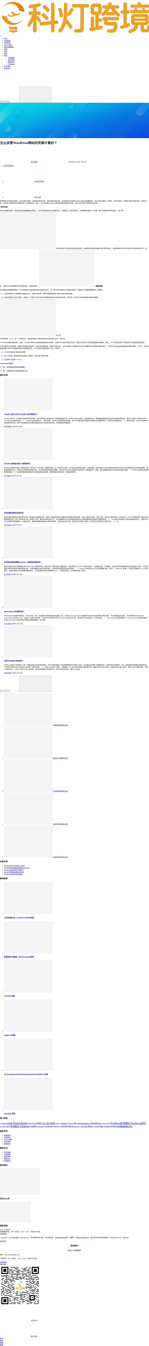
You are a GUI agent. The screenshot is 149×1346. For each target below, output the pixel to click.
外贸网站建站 (40, 1126)
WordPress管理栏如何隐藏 (13, 874)
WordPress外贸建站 (6, 363)
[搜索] (15, 86)
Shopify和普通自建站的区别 (14, 872)
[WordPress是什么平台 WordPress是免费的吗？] (28, 410)
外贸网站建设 (49, 1126)
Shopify (64, 1123)
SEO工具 (58, 1123)
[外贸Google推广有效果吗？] (28, 657)
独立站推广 (77, 1126)
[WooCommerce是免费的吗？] (28, 607)
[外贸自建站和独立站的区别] (28, 509)
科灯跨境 (15, 1237)
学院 (5, 55)
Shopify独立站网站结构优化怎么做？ (17, 868)
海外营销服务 (9, 47)
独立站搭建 (84, 1126)
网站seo (91, 1126)
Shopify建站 (8, 45)
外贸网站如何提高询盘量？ (16, 367)
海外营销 (64, 1126)
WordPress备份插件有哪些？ (14, 870)
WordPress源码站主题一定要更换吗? (17, 463)
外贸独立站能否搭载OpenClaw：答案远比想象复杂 (22, 562)
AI (1, 1123)
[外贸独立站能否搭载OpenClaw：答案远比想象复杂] (28, 558)
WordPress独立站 (120, 346)
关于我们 (7, 66)
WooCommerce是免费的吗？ (14, 611)
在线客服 (3, 1234)
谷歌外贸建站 (99, 1126)
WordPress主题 (105, 1123)
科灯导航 (7, 1141)
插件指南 (11, 60)
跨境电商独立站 (124, 1126)
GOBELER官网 (9, 1035)
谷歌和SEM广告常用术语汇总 (17, 371)
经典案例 (7, 1161)
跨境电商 (7, 43)
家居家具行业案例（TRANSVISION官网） (19, 957)
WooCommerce (84, 1123)
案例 (5, 49)
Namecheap (20, 1123)
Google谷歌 (7, 1123)
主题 (5, 51)
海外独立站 (57, 1126)
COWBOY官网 (9, 996)
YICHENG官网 (9, 1113)
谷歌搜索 (107, 1126)
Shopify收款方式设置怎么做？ (14, 866)
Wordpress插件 (138, 1123)
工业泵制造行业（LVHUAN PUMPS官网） (19, 917)
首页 (5, 38)
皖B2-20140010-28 (82, 1237)
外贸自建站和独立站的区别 (14, 513)
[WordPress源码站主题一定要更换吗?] (28, 459)
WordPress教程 (5, 1126)
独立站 (71, 1126)
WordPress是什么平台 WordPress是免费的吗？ (21, 414)
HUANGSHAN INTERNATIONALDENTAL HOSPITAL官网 (26, 1074)
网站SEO (11, 62)
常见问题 (11, 64)
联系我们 (7, 68)
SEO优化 (50, 1123)
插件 (5, 53)
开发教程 (11, 58)
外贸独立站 (24, 1126)
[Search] (35, 95)
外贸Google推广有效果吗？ (13, 661)
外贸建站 (7, 41)
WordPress (96, 1123)
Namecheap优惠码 (34, 1123)
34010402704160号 (61, 1237)
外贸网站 (33, 1126)
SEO (44, 1123)
